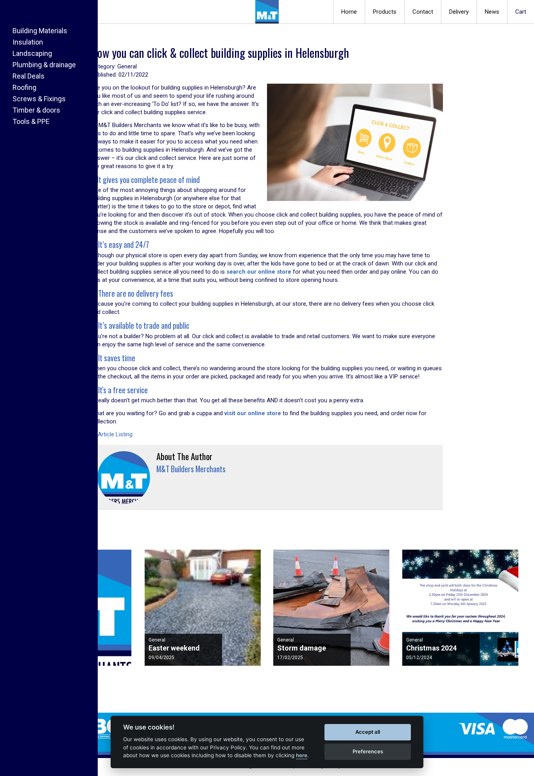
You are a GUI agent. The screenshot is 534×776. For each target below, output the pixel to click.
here (301, 755)
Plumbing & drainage (44, 65)
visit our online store (252, 413)
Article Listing (114, 434)
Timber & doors (36, 110)
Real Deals (29, 76)
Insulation (28, 42)
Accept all (367, 732)
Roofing (24, 87)
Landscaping (32, 53)
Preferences (368, 751)
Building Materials (40, 31)
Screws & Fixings (39, 99)
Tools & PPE (31, 121)
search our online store (258, 271)
